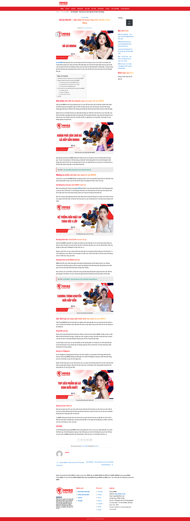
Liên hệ (80, 497)
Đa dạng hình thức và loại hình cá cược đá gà (69, 84)
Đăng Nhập (80, 8)
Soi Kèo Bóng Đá (125, 8)
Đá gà (99, 509)
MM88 (62, 8)
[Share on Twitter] (81, 440)
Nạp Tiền (87, 8)
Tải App (67, 8)
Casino (100, 494)
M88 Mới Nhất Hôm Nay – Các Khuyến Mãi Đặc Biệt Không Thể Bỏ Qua (125, 44)
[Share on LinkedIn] (91, 440)
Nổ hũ (99, 506)
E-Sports (100, 503)
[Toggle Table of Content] (83, 76)
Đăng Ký (73, 8)
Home (57, 12)
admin (90, 28)
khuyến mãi (101, 8)
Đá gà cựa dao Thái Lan (65, 94)
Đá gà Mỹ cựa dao (64, 90)
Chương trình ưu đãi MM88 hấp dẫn (67, 86)
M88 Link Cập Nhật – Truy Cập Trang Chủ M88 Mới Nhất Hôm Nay (126, 37)
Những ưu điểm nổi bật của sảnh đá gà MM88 (68, 80)
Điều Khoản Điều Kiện (84, 491)
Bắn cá (100, 500)
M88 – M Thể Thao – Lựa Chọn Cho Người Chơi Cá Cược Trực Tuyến (124, 59)
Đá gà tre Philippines (64, 92)
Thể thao (100, 491)
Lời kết (59, 96)
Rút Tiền (93, 8)
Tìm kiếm (120, 18)
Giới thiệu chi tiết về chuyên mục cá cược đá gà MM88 (70, 78)
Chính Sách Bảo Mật (83, 494)
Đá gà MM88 (59, 62)
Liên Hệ (107, 8)
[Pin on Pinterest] (87, 440)
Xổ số (99, 497)
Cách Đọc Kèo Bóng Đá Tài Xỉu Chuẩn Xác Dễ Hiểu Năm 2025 (125, 51)
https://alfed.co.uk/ (120, 494)
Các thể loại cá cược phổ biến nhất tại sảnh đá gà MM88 (71, 88)
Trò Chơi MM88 (115, 8)
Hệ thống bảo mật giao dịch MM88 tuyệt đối (69, 82)
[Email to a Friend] (84, 440)
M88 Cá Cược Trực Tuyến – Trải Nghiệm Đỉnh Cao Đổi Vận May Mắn (125, 66)
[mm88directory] (63, 3)
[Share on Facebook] (78, 440)
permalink (96, 446)
